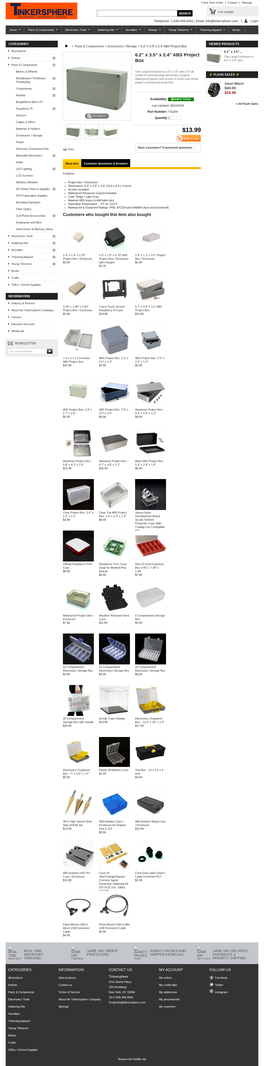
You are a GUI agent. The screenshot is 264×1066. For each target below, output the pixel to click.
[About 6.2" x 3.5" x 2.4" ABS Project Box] (213, 58)
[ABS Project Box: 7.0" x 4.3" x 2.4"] (114, 406)
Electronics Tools (74, 31)
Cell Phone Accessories (31, 215)
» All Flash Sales (247, 103)
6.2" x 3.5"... (233, 52)
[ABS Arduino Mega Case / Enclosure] (150, 817)
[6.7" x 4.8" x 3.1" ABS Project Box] (150, 303)
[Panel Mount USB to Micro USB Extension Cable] (78, 920)
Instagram (221, 992)
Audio (19, 162)
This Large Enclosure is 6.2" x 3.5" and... (239, 58)
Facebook (221, 977)
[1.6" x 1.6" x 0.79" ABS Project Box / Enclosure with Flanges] (114, 251)
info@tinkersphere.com (130, 1002)
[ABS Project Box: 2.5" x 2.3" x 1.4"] (150, 354)
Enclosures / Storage (29, 135)
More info (71, 163)
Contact (232, 2)
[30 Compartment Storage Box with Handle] (78, 714)
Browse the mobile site (132, 1059)
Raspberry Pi (24, 108)
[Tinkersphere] (41, 11)
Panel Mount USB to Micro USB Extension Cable (76, 928)
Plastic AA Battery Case (113, 770)
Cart (226, 11)
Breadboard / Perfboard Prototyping (30, 80)
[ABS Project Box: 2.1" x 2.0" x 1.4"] (114, 354)
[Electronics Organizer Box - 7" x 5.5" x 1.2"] (78, 766)
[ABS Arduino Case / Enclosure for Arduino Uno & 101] (114, 817)
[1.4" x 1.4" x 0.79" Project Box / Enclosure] (78, 251)
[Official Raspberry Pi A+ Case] (78, 560)
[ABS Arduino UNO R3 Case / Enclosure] (78, 869)
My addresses (168, 992)
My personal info (169, 999)
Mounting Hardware (28, 202)
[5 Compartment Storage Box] (150, 611)
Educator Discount (23, 324)
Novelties (129, 31)
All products (18, 51)
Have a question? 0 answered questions (165, 147)
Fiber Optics (23, 209)
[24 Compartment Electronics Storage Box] (150, 663)
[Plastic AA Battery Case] (114, 766)
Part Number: (157, 112)
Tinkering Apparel (208, 31)
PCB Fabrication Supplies (32, 195)
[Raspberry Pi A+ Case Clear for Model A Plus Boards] (114, 560)
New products (67, 977)
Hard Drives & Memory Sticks (34, 229)
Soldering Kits (104, 31)
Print (71, 149)
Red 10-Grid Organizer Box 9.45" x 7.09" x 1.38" (149, 567)
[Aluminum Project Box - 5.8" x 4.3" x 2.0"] (78, 457)
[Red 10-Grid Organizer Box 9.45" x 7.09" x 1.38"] (150, 560)
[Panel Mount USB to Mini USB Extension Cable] (114, 920)
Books (237, 29)
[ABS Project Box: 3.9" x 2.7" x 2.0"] (78, 406)
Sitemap (247, 2)
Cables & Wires (25, 122)
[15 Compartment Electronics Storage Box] (114, 663)
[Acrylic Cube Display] (114, 714)
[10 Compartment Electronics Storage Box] (78, 663)
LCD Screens (24, 175)
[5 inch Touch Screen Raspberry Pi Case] (114, 303)
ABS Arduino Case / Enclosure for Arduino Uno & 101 (112, 825)
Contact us (65, 984)
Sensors (21, 115)
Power (20, 142)
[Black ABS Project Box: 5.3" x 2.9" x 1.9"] (150, 457)
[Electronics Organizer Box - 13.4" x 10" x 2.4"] (150, 714)
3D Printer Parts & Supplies (33, 188)
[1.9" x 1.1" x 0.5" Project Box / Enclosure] (150, 251)
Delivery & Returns (23, 303)
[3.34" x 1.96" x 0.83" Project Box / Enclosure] (78, 303)
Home (11, 31)
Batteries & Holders (28, 128)
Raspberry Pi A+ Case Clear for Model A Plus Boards (113, 567)
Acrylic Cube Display (112, 718)
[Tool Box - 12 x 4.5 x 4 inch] (150, 766)
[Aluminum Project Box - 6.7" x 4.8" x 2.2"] (114, 457)
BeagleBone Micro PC (29, 101)
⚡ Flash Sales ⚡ (224, 74)
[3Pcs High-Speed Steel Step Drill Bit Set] (78, 817)
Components (24, 88)
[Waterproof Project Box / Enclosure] (78, 611)
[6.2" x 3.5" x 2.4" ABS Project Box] (73, 138)
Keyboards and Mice (29, 222)
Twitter (219, 984)
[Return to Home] (66, 46)
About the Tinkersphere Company (32, 310)
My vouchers (167, 1006)
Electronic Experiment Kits (32, 148)
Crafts (15, 277)
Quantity (161, 118)
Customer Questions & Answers (106, 163)
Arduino (21, 95)
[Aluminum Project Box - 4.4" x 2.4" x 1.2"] (150, 406)
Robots (150, 31)
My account (171, 970)
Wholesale (17, 331)
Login (254, 21)
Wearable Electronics (29, 155)
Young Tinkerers (176, 31)
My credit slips (168, 984)
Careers (16, 317)
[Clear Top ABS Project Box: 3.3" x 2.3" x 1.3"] (114, 508)
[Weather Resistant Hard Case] (114, 611)
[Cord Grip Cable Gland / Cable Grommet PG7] (150, 869)
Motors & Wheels (26, 71)
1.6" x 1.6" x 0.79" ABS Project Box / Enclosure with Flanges (113, 259)
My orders (165, 977)
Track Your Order (212, 2)
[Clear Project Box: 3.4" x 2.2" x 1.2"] (78, 508)
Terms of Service (69, 992)
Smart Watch (234, 83)
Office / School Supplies (26, 284)
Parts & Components (39, 31)
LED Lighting (24, 168)
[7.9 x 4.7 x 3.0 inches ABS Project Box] (78, 354)
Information (19, 296)
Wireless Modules (27, 182)
